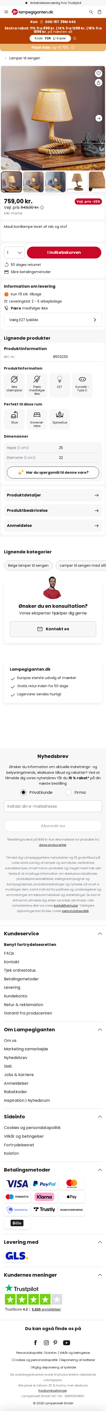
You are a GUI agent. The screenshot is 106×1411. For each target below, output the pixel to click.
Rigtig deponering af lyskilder (54, 1367)
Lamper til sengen (24, 58)
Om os (10, 1040)
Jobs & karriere (19, 1075)
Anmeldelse (19, 525)
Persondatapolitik (29, 1353)
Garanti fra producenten (28, 1013)
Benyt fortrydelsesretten (30, 944)
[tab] (53, 973)
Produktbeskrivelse (27, 510)
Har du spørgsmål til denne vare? (57, 472)
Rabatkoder (15, 1092)
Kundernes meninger (30, 1274)
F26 (50, 38)
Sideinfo (14, 1116)
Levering (12, 987)
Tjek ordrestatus (20, 970)
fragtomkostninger (52, 1390)
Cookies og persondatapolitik (32, 1127)
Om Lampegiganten (29, 1029)
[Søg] (91, 12)
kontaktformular (66, 905)
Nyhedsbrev (15, 1057)
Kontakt (11, 962)
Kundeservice (21, 933)
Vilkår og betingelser (24, 1136)
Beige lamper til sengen (28, 565)
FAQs (9, 953)
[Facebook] (38, 1342)
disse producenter (52, 845)
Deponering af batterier (78, 1360)
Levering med (21, 1242)
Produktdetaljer (24, 495)
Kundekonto (15, 996)
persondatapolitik (75, 911)
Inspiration (14, 1100)
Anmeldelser (16, 1083)
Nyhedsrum (39, 1100)
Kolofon (11, 1153)
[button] (11, 181)
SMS (8, 1066)
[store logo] (35, 12)
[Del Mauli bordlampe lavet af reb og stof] (98, 82)
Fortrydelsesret (19, 1145)
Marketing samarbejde (26, 1049)
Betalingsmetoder (21, 979)
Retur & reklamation (23, 1005)
